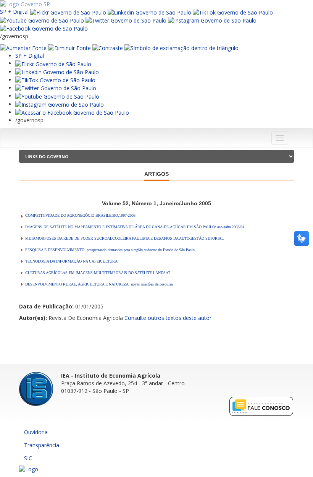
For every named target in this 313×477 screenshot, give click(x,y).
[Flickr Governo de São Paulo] (53, 63)
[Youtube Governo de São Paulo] (57, 95)
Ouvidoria (36, 432)
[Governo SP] (25, 3)
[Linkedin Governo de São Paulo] (57, 71)
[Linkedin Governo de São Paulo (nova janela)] (149, 11)
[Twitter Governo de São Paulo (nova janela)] (126, 20)
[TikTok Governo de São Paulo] (55, 79)
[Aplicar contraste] (107, 47)
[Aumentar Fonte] (23, 47)
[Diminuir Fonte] (69, 47)
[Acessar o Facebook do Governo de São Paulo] (72, 112)
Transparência (41, 445)
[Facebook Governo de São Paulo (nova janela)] (44, 28)
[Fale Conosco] (261, 406)
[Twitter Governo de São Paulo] (55, 87)
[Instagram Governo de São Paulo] (212, 20)
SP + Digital (14, 11)
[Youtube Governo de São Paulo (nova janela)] (42, 20)
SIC (28, 458)
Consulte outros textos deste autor (167, 317)
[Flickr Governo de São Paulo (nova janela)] (68, 11)
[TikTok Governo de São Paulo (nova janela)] (233, 11)
